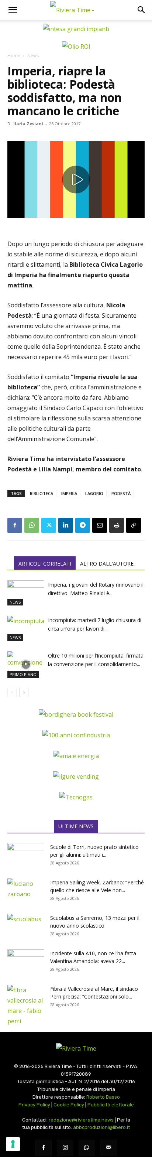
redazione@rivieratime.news (81, 1120)
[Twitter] (48, 525)
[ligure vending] (76, 776)
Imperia (69, 493)
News (33, 55)
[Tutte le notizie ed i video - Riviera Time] (76, 1048)
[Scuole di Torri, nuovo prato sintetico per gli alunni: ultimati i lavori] (25, 856)
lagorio (94, 493)
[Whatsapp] (87, 1148)
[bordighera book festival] (76, 714)
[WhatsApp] (31, 525)
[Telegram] (82, 525)
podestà (121, 493)
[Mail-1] (108, 1148)
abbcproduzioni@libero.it (101, 1127)
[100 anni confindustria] (76, 735)
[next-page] (23, 692)
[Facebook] (14, 525)
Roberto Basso (103, 1097)
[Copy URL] (133, 525)
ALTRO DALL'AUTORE (107, 563)
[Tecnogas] (76, 797)
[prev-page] (12, 692)
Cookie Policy (68, 1104)
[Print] (116, 525)
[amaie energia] (76, 756)
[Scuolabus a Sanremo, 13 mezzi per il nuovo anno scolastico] (25, 927)
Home (13, 55)
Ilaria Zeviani (28, 123)
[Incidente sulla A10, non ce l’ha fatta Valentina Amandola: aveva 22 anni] (25, 962)
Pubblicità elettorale (110, 1104)
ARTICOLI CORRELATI (44, 563)
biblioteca (41, 493)
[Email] (99, 525)
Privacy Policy (34, 1104)
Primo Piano (23, 674)
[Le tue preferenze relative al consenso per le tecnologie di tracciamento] (13, 1144)
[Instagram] (65, 1148)
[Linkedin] (65, 525)
